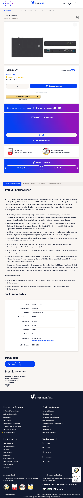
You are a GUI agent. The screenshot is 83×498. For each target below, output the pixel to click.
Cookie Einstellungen (73, 494)
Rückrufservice (47, 429)
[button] (23, 97)
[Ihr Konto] (75, 3)
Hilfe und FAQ (7, 420)
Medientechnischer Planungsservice (53, 423)
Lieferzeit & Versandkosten (11, 411)
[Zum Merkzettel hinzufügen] (75, 24)
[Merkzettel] (69, 3)
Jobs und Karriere (8, 458)
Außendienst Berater (49, 420)
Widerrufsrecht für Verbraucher (12, 426)
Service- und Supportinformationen (43, 340)
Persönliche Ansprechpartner (51, 417)
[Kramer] (77, 17)
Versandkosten (55, 497)
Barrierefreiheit (7, 467)
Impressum (62, 494)
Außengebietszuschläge (10, 414)
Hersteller (6, 449)
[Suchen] (64, 3)
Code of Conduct (8, 464)
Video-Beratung (47, 414)
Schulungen (46, 426)
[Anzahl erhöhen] (27, 86)
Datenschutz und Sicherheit (49, 494)
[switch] (76, 480)
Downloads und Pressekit (10, 461)
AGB (38, 494)
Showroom (6, 455)
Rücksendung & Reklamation (11, 423)
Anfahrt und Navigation (49, 432)
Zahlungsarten (7, 417)
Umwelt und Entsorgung (10, 429)
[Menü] (5, 4)
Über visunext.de (8, 443)
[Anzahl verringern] (8, 86)
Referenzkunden (8, 452)
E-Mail (41, 135)
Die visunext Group (8, 446)
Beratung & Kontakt (48, 411)
